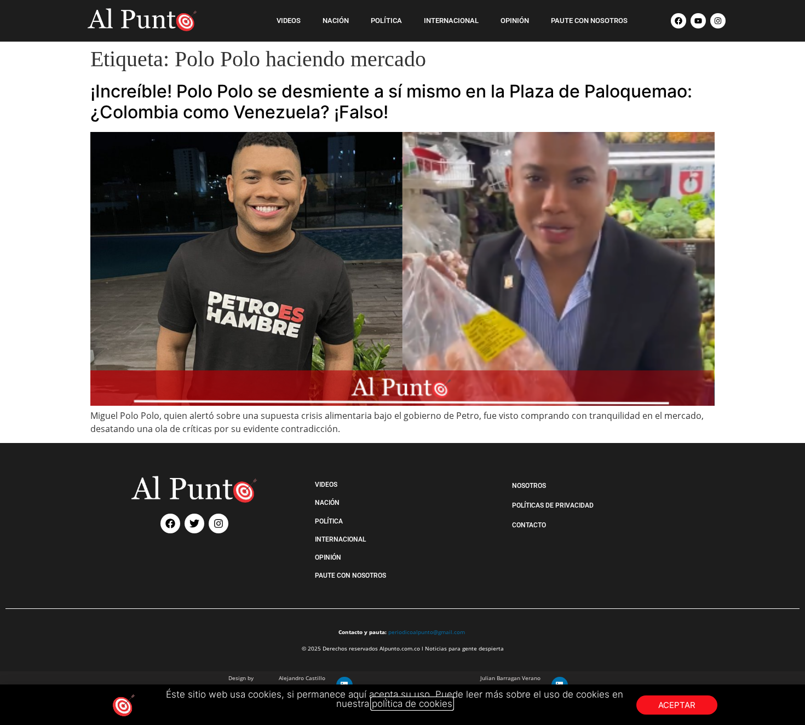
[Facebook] (678, 20)
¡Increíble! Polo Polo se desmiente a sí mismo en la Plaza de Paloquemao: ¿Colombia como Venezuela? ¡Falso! (391, 101)
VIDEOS (289, 20)
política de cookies (412, 703)
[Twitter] (194, 523)
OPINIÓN (515, 20)
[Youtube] (698, 20)
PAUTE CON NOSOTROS (589, 20)
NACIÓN (336, 20)
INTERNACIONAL (451, 20)
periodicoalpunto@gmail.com (426, 632)
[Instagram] (718, 20)
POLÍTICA (386, 20)
